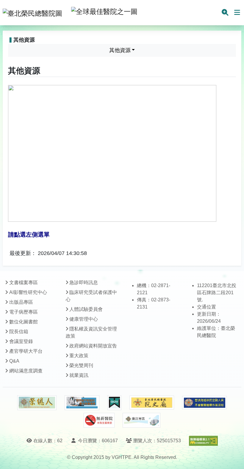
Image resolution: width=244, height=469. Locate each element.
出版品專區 (21, 302)
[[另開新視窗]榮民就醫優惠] (82, 402)
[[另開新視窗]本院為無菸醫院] (99, 420)
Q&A (14, 360)
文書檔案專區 (23, 282)
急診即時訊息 (83, 282)
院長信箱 (18, 331)
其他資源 (120, 50)
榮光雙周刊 (81, 365)
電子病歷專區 (23, 311)
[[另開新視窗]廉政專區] (141, 420)
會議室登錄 (21, 341)
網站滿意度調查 (26, 370)
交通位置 (206, 306)
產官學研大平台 (26, 351)
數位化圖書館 (23, 321)
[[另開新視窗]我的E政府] (114, 402)
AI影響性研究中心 (28, 292)
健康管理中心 (83, 319)
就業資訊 (78, 375)
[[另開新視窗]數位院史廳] (151, 403)
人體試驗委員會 (86, 309)
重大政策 (78, 355)
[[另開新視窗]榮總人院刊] (37, 402)
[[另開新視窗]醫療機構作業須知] (204, 402)
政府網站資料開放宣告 (93, 345)
